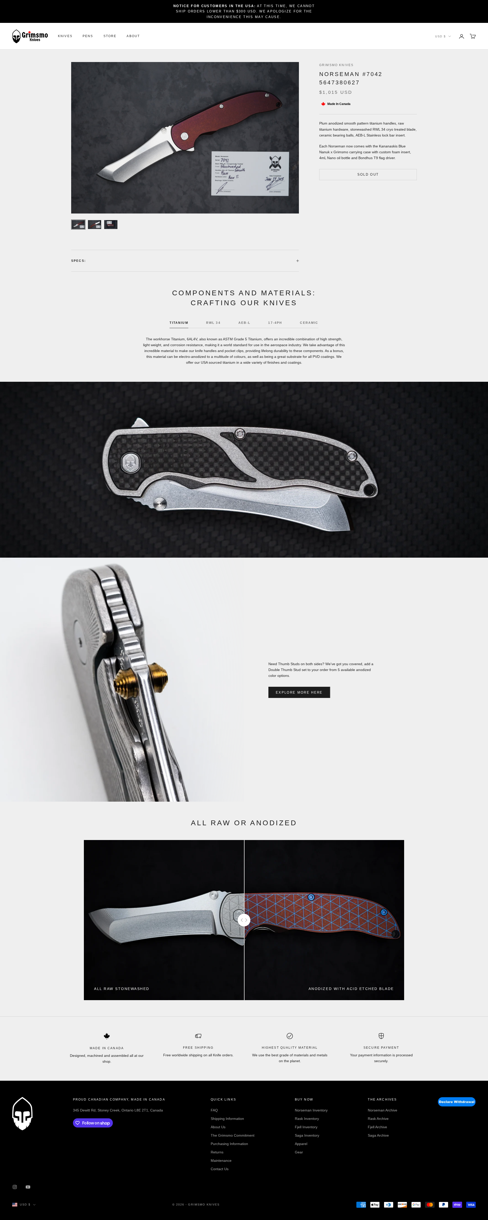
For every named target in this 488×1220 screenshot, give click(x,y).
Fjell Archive (377, 1127)
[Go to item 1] (78, 224)
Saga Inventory (307, 1135)
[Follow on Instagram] (14, 1187)
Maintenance (221, 1160)
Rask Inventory (307, 1119)
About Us (218, 1127)
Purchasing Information (229, 1144)
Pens (88, 36)
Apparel (301, 1144)
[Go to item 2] (94, 224)
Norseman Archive (382, 1110)
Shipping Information (227, 1119)
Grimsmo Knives (336, 65)
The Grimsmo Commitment (232, 1135)
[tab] (179, 324)
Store (110, 36)
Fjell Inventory (306, 1127)
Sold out (368, 174)
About (133, 36)
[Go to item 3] (111, 224)
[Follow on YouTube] (27, 1187)
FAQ (214, 1110)
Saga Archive (378, 1135)
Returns (217, 1152)
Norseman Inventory (311, 1110)
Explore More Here (299, 692)
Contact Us (219, 1169)
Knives (65, 36)
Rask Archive (378, 1119)
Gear (299, 1152)
